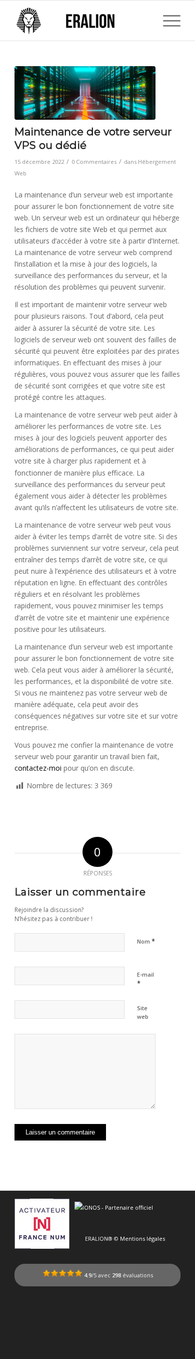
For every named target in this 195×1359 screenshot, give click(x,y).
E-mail (145, 979)
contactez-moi (38, 768)
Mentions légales (142, 1238)
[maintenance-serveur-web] (85, 93)
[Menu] (166, 21)
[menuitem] (166, 21)
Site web (142, 1012)
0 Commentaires (94, 161)
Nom (146, 941)
